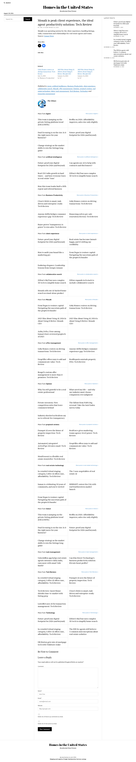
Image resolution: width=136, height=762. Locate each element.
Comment (41, 666)
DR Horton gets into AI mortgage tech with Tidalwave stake (52, 643)
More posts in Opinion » (91, 383)
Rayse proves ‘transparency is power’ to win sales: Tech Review (52, 225)
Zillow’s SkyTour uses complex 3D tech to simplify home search (83, 174)
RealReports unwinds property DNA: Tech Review (82, 360)
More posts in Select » (91, 508)
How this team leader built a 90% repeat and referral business (52, 187)
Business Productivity (75, 86)
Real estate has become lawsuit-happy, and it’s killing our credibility (83, 242)
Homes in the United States (68, 7)
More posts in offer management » (88, 343)
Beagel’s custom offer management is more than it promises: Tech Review (50, 375)
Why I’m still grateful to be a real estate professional (52, 390)
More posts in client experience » (88, 233)
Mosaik (55, 88)
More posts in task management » (88, 552)
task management (62, 91)
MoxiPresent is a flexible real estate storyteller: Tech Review (51, 457)
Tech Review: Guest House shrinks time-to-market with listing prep (50, 593)
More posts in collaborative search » (87, 274)
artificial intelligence (59, 86)
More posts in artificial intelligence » (87, 157)
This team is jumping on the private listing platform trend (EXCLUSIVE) (50, 122)
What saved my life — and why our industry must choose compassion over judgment (82, 392)
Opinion (76, 88)
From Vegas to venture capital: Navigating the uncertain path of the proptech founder (83, 255)
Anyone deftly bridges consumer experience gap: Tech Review (52, 215)
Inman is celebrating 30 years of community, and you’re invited (51, 485)
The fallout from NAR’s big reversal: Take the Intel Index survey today (82, 405)
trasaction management (46, 94)
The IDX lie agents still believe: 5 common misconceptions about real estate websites (83, 631)
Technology (84, 91)
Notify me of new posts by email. (47, 723)
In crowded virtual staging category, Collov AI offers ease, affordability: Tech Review (51, 474)
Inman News (49, 36)
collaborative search (45, 88)
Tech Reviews (74, 91)
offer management (65, 88)
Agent (49, 86)
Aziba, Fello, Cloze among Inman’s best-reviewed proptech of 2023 (52, 334)
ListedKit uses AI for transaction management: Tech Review (52, 605)
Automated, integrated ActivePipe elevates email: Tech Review (52, 446)
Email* (40, 698)
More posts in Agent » (92, 113)
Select (53, 91)
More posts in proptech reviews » (88, 424)
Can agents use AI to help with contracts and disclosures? (82, 164)
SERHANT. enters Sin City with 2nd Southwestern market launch (82, 487)
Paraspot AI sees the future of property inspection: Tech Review (50, 433)
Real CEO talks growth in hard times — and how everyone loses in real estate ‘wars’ (52, 176)
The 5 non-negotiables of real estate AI (82, 472)
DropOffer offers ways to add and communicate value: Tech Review (52, 362)
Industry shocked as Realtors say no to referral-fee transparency (52, 416)
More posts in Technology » (90, 612)
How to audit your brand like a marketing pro (51, 253)
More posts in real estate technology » (87, 465)
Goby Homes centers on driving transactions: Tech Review (46, 72)
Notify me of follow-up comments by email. (50, 716)
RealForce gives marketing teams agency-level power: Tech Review (83, 433)
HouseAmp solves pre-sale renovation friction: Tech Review (83, 215)
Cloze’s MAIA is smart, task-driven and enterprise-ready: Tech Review (50, 203)
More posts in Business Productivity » (87, 195)
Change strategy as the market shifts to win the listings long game (51, 148)
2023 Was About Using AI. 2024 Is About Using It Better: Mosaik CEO (66, 72)
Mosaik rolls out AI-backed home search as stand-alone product (52, 291)
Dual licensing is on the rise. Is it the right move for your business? (52, 135)
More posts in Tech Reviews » (89, 572)
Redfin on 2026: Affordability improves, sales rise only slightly (83, 120)
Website (40, 705)
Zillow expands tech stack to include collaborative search (81, 281)
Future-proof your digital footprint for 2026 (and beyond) (82, 133)
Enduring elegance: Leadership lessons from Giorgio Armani (51, 266)
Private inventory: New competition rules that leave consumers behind (50, 405)
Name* (40, 691)
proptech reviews (86, 88)
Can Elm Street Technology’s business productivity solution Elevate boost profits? (82, 560)
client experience (89, 86)
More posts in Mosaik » (91, 299)
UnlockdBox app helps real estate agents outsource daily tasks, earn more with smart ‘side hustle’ (52, 562)
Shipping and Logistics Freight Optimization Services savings (68, 759)
